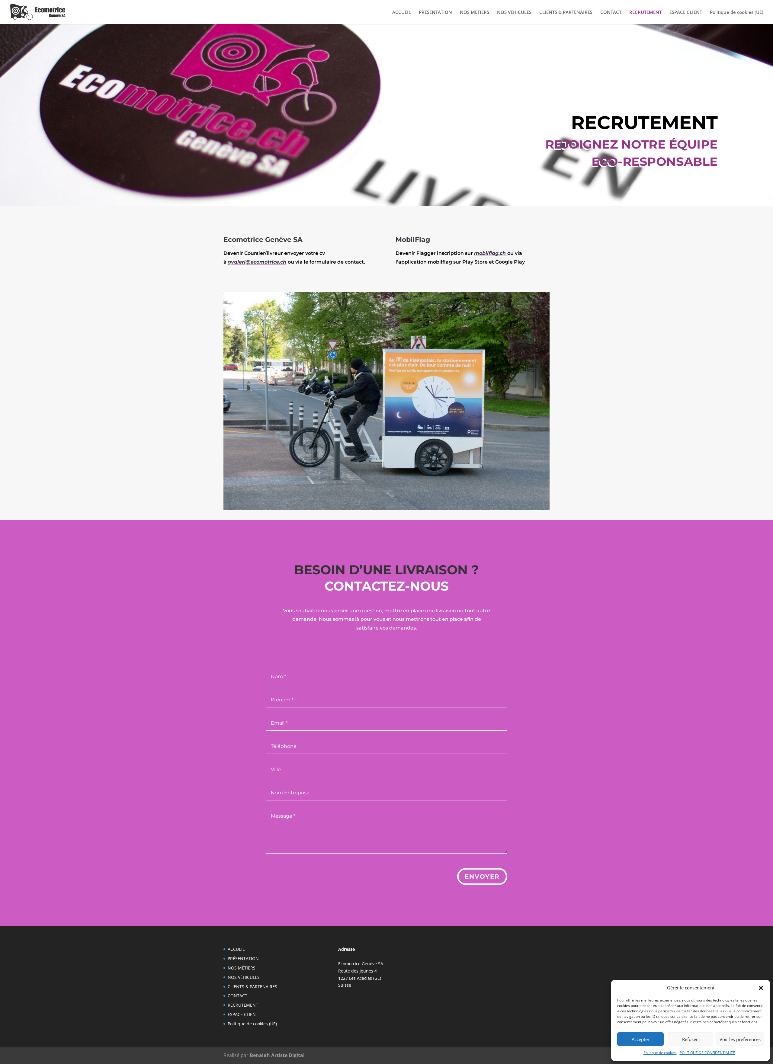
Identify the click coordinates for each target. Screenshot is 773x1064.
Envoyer (482, 876)
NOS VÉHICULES (514, 12)
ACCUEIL (401, 12)
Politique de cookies (660, 1052)
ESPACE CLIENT (685, 12)
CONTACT (610, 12)
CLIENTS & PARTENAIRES (565, 12)
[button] (761, 988)
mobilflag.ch (490, 253)
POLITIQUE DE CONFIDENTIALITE (707, 1052)
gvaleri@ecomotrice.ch (257, 262)
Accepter (641, 1039)
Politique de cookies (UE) (736, 12)
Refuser (690, 1039)
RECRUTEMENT (645, 12)
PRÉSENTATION (435, 12)
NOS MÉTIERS (474, 12)
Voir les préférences (740, 1039)
